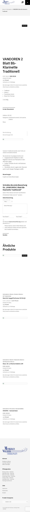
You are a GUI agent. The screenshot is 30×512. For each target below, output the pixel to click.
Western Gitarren (18, 294)
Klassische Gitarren (19, 359)
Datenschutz (5, 490)
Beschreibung (7, 132)
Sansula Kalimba (19, 408)
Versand (7, 80)
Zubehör (11, 119)
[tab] (15, 132)
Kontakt (4, 492)
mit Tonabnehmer (7, 296)
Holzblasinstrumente (14, 117)
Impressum (4, 488)
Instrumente (23, 117)
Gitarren (11, 294)
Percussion (12, 408)
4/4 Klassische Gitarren (8, 361)
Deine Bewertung (8, 198)
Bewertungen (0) (8, 135)
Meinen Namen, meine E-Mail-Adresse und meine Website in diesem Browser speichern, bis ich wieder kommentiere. (16, 227)
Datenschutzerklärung (14, 221)
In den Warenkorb (8, 109)
